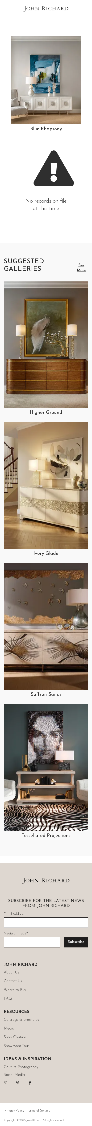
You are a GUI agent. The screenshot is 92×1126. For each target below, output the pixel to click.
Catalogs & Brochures (21, 1020)
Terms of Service (38, 1111)
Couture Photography (21, 1067)
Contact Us (13, 981)
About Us (11, 972)
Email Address (15, 914)
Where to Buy (15, 990)
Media (9, 1028)
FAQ (8, 999)
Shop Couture (15, 1037)
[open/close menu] (6, 9)
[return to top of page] (83, 1117)
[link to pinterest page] (18, 1083)
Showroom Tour (16, 1046)
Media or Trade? (16, 933)
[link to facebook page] (30, 1083)
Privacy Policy (14, 1111)
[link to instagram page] (5, 1083)
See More (81, 267)
